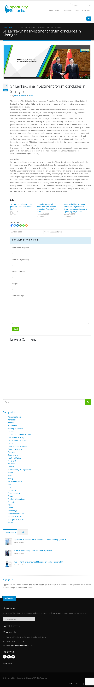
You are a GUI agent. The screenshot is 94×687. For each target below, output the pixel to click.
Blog (77, 10)
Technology (12, 511)
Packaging (12, 490)
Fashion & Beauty (15, 449)
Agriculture (12, 420)
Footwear (12, 452)
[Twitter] (14, 225)
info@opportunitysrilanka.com (22, 645)
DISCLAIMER (7, 663)
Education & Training (16, 437)
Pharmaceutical (14, 493)
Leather (11, 467)
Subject (15, 283)
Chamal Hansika (20, 96)
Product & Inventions (16, 499)
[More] (26, 225)
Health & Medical (14, 458)
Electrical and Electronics (17, 440)
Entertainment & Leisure (17, 446)
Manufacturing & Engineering (19, 469)
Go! (32, 619)
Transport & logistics (16, 519)
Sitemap (79, 684)
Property (11, 502)
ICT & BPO (12, 461)
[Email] (20, 225)
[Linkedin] (17, 225)
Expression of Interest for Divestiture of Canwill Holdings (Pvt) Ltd (40, 539)
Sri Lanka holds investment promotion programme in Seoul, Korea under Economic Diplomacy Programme (75, 208)
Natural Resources (15, 481)
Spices (10, 508)
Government (13, 455)
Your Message (18, 295)
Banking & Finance (15, 428)
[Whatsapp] (23, 225)
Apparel (11, 423)
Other (10, 487)
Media (10, 472)
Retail (10, 505)
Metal (10, 475)
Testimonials (67, 10)
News (31, 96)
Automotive (12, 425)
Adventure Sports (15, 417)
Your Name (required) (20, 247)
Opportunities (10, 532)
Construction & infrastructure (19, 434)
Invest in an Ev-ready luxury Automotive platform (33, 551)
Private (10, 496)
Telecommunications (16, 513)
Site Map (86, 10)
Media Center (54, 10)
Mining (10, 478)
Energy (10, 443)
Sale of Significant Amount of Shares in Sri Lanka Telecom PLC (38, 562)
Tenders (23, 532)
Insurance (12, 464)
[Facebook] (12, 225)
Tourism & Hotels (15, 516)
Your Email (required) (20, 259)
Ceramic (11, 431)
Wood (10, 522)
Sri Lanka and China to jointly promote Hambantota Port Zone (21, 206)
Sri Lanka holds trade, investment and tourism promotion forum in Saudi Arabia (47, 208)
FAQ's (72, 684)
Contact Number (18, 271)
